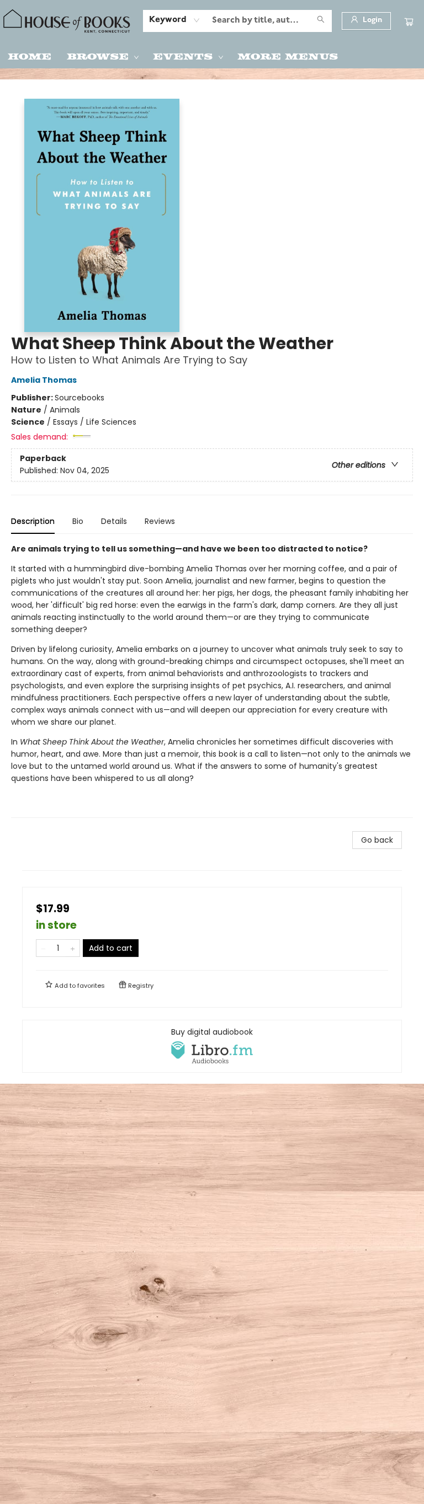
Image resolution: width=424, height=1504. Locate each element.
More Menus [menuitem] (287, 55)
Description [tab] (33, 521)
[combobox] (174, 20)
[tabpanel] (212, 680)
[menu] (212, 55)
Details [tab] (114, 521)
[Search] (321, 21)
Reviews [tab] (160, 521)
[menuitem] (29, 55)
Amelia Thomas (44, 380)
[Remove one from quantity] (43, 948)
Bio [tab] (77, 521)
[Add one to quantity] (73, 948)
